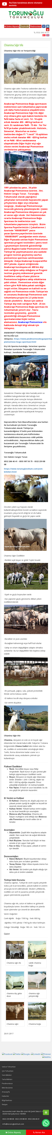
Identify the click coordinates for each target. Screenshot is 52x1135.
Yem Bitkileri (7, 1075)
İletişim (4, 1104)
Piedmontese (35, 26)
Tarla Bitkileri (7, 1079)
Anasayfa (6, 1092)
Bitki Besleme (7, 1087)
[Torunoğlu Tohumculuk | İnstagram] (47, 26)
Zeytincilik (25, 26)
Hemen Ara (40, 1132)
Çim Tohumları (7, 1071)
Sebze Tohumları (9, 1066)
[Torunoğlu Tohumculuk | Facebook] (43, 26)
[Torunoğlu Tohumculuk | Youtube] (47, 29)
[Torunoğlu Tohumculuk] (26, 14)
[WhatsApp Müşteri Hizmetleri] (46, 1123)
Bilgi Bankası (7, 1100)
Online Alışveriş (12, 26)
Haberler (5, 1096)
